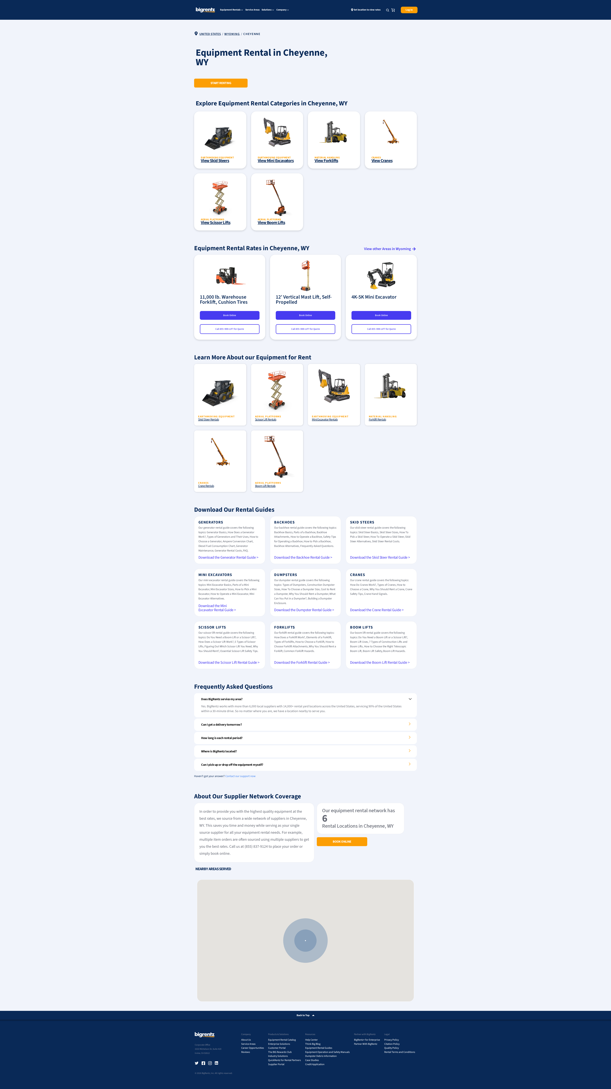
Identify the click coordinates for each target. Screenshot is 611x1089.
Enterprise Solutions (279, 1044)
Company (281, 10)
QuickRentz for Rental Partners (284, 1060)
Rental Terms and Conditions (399, 1052)
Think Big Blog (312, 1044)
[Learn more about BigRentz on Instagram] (210, 1063)
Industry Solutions (278, 1056)
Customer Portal (277, 1048)
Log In (409, 10)
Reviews (245, 1052)
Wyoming (232, 34)
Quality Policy (391, 1048)
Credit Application (314, 1064)
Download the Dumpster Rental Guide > (304, 610)
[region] (305, 940)
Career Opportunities (252, 1048)
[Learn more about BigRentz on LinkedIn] (217, 1063)
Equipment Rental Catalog (282, 1040)
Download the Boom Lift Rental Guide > (380, 662)
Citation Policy (392, 1044)
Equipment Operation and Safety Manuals (327, 1052)
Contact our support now (240, 776)
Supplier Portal (276, 1064)
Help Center (311, 1040)
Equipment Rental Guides (318, 1048)
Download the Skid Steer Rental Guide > (380, 557)
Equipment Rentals (230, 10)
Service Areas (252, 10)
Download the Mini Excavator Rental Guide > (217, 608)
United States (210, 34)
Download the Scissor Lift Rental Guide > (229, 662)
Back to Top (303, 1015)
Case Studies (312, 1060)
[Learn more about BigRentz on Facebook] (203, 1063)
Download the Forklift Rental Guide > (302, 662)
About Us (246, 1040)
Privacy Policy (391, 1040)
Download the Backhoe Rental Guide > (303, 557)
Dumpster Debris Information (321, 1056)
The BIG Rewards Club (280, 1052)
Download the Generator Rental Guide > (228, 557)
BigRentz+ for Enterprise (367, 1040)
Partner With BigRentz (365, 1044)
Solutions (267, 10)
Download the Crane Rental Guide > (377, 610)
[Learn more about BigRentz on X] (197, 1063)
